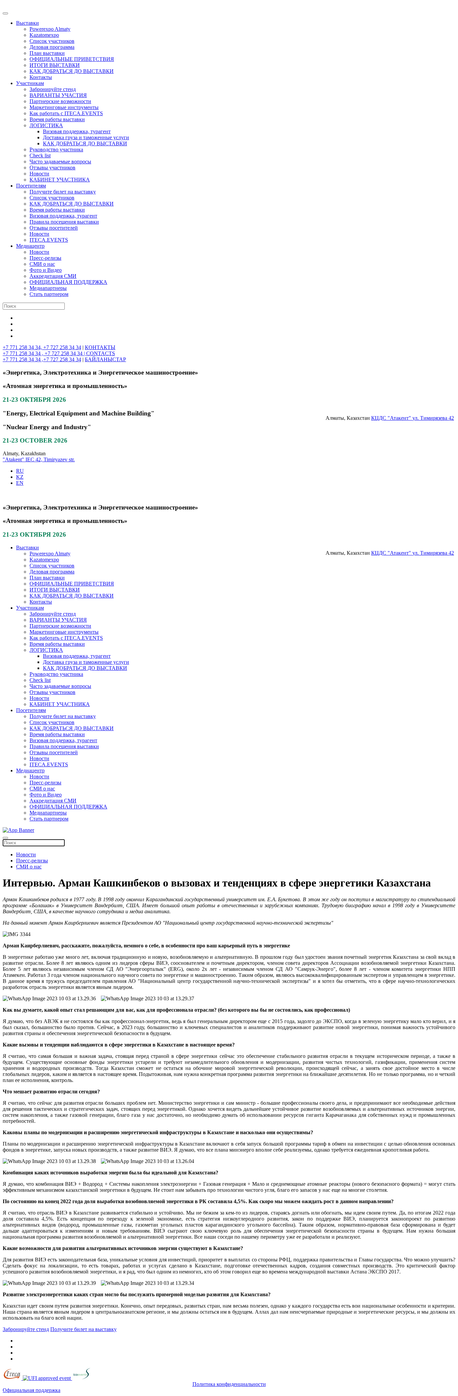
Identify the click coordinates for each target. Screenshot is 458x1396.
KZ (19, 477)
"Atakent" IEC (19, 459)
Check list (40, 155)
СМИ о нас (42, 264)
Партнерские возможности (60, 101)
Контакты (41, 77)
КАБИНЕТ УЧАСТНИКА (60, 179)
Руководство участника (56, 149)
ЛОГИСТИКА (46, 125)
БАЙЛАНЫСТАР (105, 359)
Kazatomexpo (44, 35)
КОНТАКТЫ (100, 347)
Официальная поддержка (31, 1390)
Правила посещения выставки (64, 222)
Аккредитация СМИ (53, 276)
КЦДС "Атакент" (391, 418)
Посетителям (31, 185)
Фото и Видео (46, 270)
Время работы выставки (57, 119)
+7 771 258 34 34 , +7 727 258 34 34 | (44, 353)
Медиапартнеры (48, 288)
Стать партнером (49, 294)
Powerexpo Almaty (50, 29)
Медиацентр (30, 246)
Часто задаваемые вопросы (60, 161)
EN (19, 483)
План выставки (47, 53)
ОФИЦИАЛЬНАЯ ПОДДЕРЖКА (68, 282)
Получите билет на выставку (63, 192)
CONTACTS (100, 353)
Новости (39, 173)
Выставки (27, 23)
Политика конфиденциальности (229, 1384)
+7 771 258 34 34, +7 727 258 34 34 (42, 347)
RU (20, 471)
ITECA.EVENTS (49, 240)
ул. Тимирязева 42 (433, 418)
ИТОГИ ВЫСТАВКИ (55, 65)
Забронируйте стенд (53, 89)
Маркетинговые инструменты (64, 107)
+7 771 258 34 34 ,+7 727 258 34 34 (42, 359)
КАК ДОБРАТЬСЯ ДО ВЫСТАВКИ (72, 71)
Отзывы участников (52, 167)
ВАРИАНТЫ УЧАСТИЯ (58, 95)
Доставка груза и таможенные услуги (86, 137)
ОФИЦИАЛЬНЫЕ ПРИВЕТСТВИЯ (72, 59)
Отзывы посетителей (54, 228)
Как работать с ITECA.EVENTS (66, 113)
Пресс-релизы (45, 258)
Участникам (30, 83)
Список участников (52, 41)
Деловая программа (52, 47)
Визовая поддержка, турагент (77, 131)
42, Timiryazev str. (55, 459)
